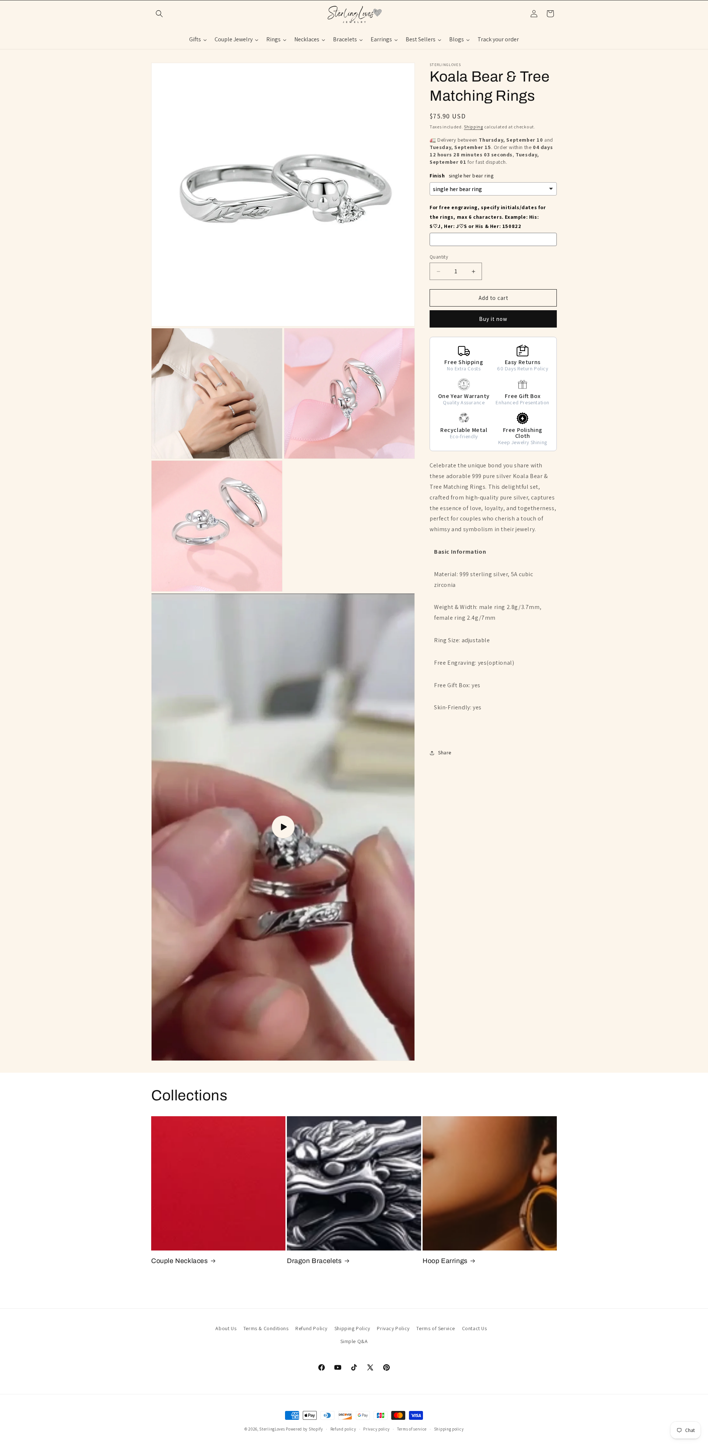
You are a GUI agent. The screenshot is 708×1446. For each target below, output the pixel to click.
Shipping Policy (352, 1328)
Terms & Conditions (266, 1328)
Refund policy (343, 1428)
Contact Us (474, 1328)
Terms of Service (435, 1328)
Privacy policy (376, 1428)
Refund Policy (311, 1328)
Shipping (473, 126)
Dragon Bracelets (314, 1261)
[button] (159, 14)
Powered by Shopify (304, 1429)
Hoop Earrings (445, 1261)
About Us (225, 1328)
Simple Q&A (354, 1341)
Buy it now (493, 318)
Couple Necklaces (179, 1261)
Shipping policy (449, 1428)
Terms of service (412, 1428)
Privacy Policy (393, 1328)
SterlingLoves (272, 1429)
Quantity (439, 257)
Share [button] (444, 752)
